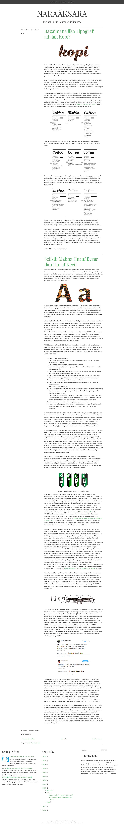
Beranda (63, 739)
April (48, 802)
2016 (44, 810)
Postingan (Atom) (34, 743)
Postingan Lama (97, 739)
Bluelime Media (52, 823)
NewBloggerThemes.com (75, 823)
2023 (44, 768)
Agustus (49, 790)
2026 (44, 756)
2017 (44, 806)
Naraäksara (62, 13)
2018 (44, 788)
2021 (44, 776)
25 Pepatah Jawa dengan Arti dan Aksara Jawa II (17, 768)
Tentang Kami (54, 2)
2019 (44, 784)
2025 (44, 760)
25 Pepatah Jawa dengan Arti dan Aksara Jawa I (17, 777)
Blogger (74, 821)
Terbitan (71, 2)
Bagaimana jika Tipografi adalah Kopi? (69, 34)
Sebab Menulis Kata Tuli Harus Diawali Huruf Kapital (80, 568)
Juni (48, 793)
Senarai (63, 2)
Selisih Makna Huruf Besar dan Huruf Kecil (71, 262)
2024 (44, 764)
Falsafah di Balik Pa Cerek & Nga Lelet (22, 756)
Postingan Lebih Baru (28, 739)
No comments (27, 34)
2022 (44, 772)
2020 (44, 780)
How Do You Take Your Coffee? (86, 104)
